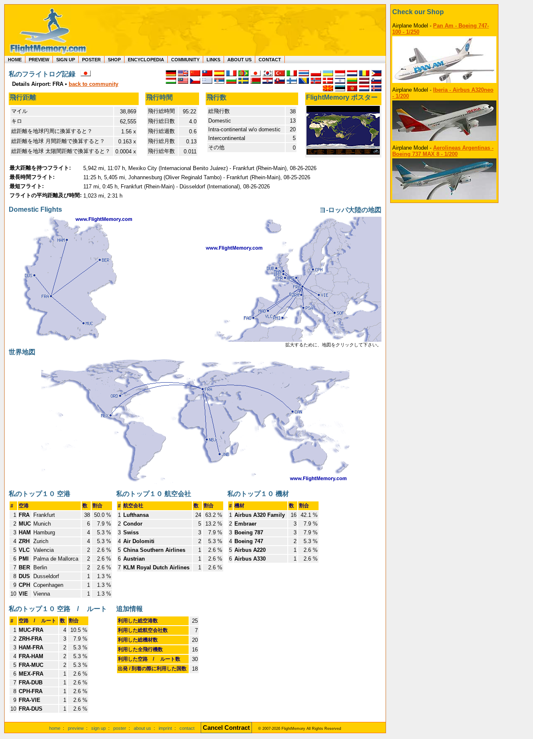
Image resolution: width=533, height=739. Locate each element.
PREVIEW (39, 59)
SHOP (114, 59)
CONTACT (270, 59)
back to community (93, 84)
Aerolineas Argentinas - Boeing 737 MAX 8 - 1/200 (442, 151)
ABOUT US (239, 59)
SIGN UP (65, 59)
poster (119, 728)
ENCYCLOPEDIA (146, 59)
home (54, 728)
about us (142, 728)
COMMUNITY (185, 59)
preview (76, 728)
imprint (165, 728)
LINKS (213, 59)
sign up (98, 728)
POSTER (91, 59)
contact (186, 728)
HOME (15, 59)
